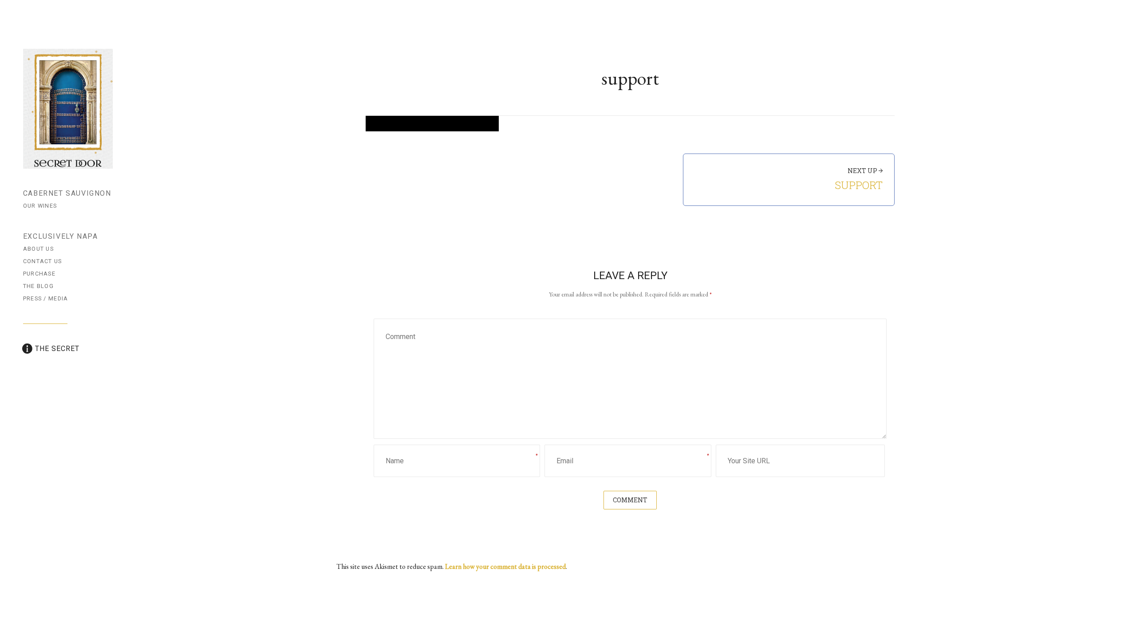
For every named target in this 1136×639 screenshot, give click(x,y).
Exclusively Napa (60, 236)
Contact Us (42, 261)
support (859, 185)
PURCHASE (39, 273)
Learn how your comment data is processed (505, 566)
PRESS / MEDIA (45, 298)
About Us (38, 248)
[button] (432, 123)
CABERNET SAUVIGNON (67, 193)
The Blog (38, 286)
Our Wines (40, 205)
